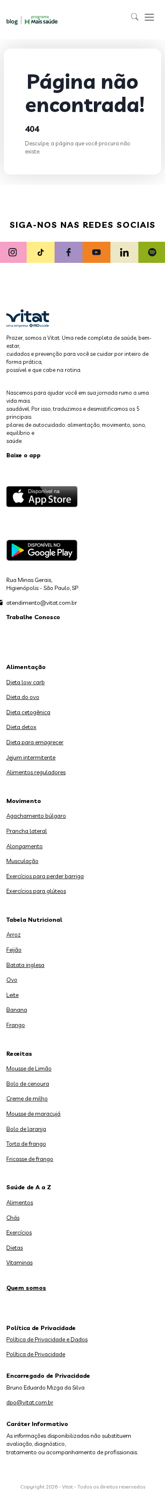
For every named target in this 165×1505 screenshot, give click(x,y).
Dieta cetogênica (28, 712)
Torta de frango (26, 1143)
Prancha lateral (26, 831)
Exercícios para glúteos (36, 891)
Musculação (22, 861)
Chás (12, 1217)
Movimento (23, 801)
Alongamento (24, 846)
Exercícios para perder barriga (45, 876)
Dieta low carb (25, 682)
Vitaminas (19, 1262)
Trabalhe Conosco (33, 617)
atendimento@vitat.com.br (41, 602)
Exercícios (19, 1232)
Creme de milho (27, 1098)
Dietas (14, 1247)
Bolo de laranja (26, 1129)
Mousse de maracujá (33, 1113)
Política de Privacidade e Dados (47, 1339)
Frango (15, 1025)
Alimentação (26, 667)
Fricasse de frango (29, 1159)
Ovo (11, 979)
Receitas (19, 1053)
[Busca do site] (135, 17)
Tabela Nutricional (34, 919)
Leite (12, 995)
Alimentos (19, 1202)
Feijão (14, 949)
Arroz (13, 934)
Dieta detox (21, 727)
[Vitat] (33, 20)
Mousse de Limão (29, 1068)
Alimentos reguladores (36, 772)
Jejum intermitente (30, 757)
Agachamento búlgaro (36, 815)
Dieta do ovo (22, 697)
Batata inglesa (25, 965)
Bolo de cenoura (27, 1083)
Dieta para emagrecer (34, 742)
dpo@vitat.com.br (29, 1402)
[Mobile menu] (149, 17)
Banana (16, 1009)
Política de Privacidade (35, 1354)
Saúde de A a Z (28, 1187)
